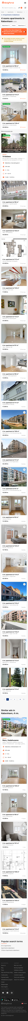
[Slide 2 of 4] (13, 628)
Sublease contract (18, 970)
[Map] (25, 7)
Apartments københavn (7, 948)
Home (2, 12)
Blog (2, 967)
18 (20, 699)
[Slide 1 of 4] (12, 628)
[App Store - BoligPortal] (15, 1000)
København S (5, 25)
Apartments (10, 12)
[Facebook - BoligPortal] (3, 993)
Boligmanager (4, 984)
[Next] (24, 699)
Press (2, 970)
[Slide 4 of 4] (15, 628)
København (19, 12)
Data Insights (4, 986)
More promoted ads (6, 131)
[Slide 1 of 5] (12, 62)
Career (2, 982)
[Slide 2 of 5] (13, 62)
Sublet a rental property (20, 972)
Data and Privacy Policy (7, 972)
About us (3, 965)
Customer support (18, 975)
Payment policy (5, 977)
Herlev (14, 25)
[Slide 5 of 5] (15, 62)
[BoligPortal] (8, 2)
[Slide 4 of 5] (14, 62)
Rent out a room (18, 965)
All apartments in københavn (11, 15)
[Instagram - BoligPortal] (12, 993)
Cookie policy (4, 975)
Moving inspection (18, 967)
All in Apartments (6, 945)
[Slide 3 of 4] (14, 628)
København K (22, 25)
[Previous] (4, 699)
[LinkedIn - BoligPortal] (7, 993)
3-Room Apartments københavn (10, 950)
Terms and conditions (19, 977)
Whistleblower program (6, 979)
